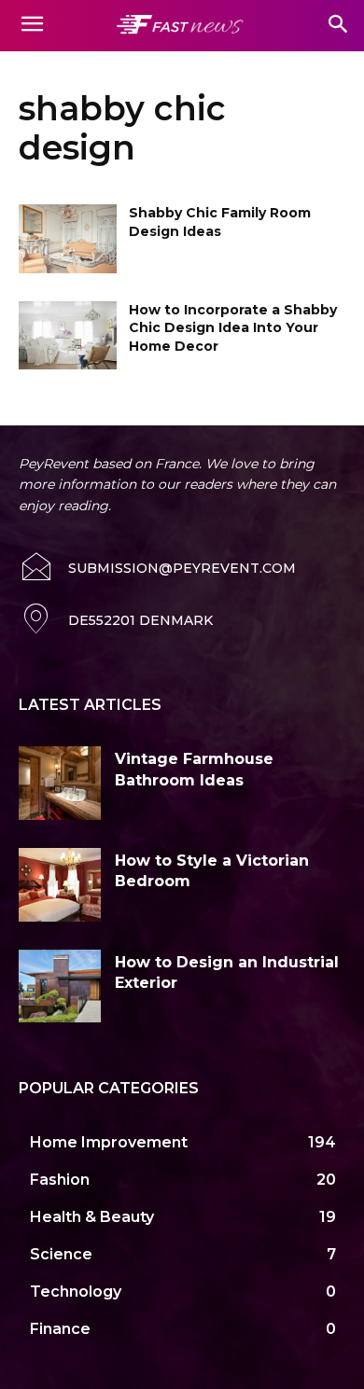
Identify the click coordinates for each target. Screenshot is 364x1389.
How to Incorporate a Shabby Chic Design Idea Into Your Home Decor (233, 327)
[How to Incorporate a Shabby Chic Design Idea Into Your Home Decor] (68, 335)
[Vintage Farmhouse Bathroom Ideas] (60, 783)
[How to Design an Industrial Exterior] (60, 986)
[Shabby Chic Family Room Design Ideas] (68, 238)
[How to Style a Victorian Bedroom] (60, 885)
